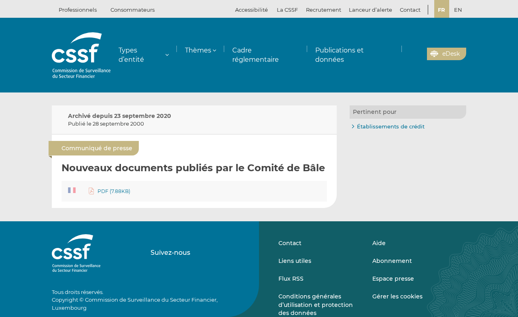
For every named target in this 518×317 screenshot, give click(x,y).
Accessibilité (251, 9)
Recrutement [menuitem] (323, 9)
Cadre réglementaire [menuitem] (255, 54)
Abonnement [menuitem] (392, 261)
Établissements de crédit (391, 126)
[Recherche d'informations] (408, 54)
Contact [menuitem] (410, 9)
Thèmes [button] (198, 50)
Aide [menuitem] (379, 243)
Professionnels (78, 9)
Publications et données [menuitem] (339, 54)
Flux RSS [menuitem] (291, 278)
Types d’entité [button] (131, 54)
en (458, 9)
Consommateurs (132, 9)
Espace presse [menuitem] (393, 278)
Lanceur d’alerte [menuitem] (370, 9)
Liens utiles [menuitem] (294, 261)
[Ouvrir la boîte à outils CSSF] (418, 54)
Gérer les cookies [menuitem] (397, 296)
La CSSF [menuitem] (287, 9)
